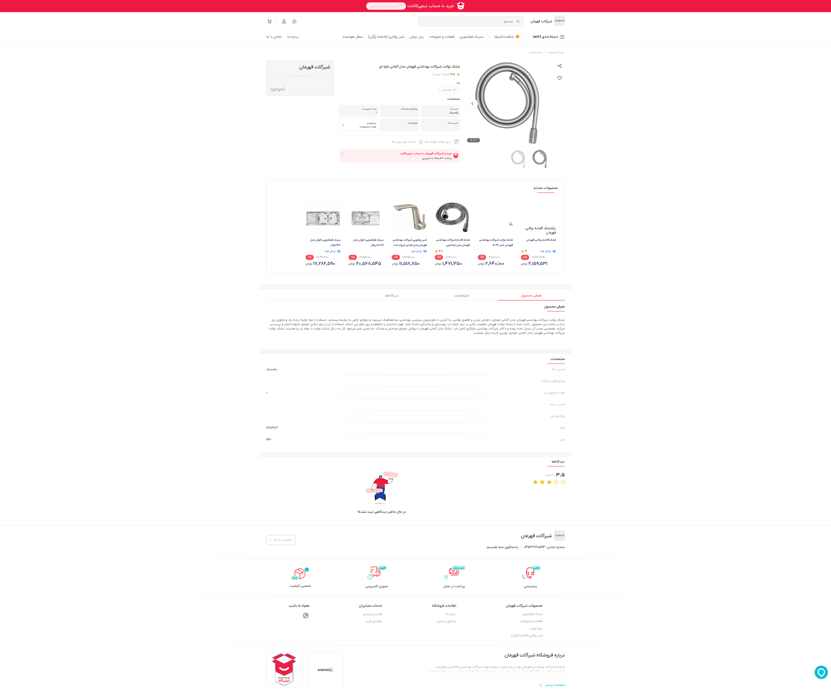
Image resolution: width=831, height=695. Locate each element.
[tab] (531, 296)
